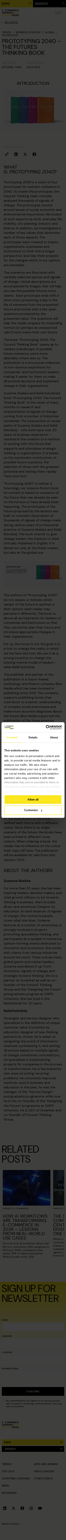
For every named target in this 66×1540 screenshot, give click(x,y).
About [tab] (54, 737)
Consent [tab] (11, 737)
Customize (31, 810)
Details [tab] (33, 737)
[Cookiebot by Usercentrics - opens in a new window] (46, 727)
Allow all (32, 799)
